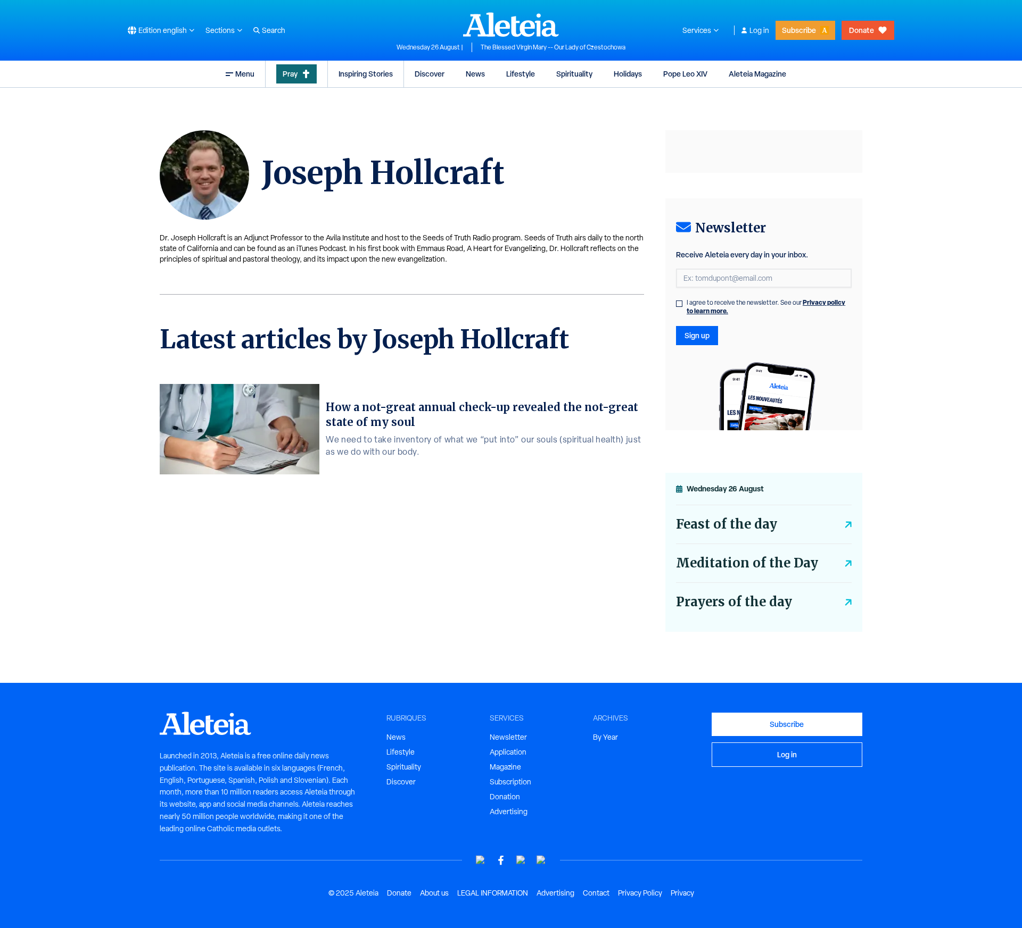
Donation (505, 796)
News (475, 74)
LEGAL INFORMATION (492, 893)
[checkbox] (679, 303)
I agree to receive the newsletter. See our (766, 306)
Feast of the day (726, 524)
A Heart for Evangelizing (506, 248)
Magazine (505, 767)
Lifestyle (520, 74)
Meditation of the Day (747, 563)
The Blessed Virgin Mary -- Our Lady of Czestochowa (553, 47)
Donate (861, 30)
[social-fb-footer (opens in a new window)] (501, 860)
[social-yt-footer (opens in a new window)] (480, 860)
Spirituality (574, 74)
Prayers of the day (734, 601)
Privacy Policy (640, 893)
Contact (596, 893)
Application (508, 752)
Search (273, 30)
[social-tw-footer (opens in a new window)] (521, 860)
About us (434, 893)
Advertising (509, 811)
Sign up (697, 335)
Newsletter (508, 737)
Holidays (628, 74)
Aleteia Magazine (757, 74)
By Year (605, 737)
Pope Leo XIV (685, 74)
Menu (244, 74)
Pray (290, 74)
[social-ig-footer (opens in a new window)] (541, 860)
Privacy (682, 893)
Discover (429, 74)
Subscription (510, 782)
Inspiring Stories (366, 74)
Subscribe (799, 30)
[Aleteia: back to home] (511, 24)
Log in (759, 30)
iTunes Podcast (320, 248)
